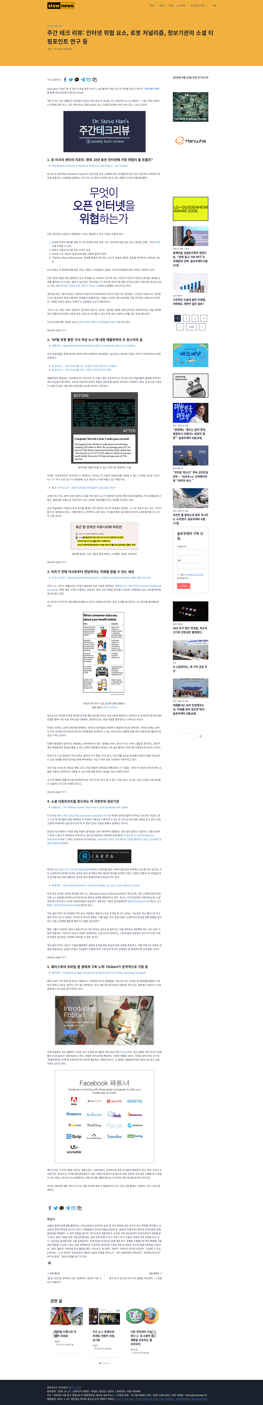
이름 (179, 560)
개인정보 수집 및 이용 (194, 574)
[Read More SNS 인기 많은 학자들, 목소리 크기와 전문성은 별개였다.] (190, 611)
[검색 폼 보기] (214, 5)
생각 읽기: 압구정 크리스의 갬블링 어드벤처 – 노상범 (135, 1276)
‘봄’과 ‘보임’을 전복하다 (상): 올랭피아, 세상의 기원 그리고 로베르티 (74, 1278)
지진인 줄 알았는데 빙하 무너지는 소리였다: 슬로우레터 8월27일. (190, 519)
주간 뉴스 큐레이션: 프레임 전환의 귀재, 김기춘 (104, 1336)
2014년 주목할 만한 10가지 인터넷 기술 (80, 285)
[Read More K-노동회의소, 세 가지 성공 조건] (190, 650)
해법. (171, 5)
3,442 (191, 326)
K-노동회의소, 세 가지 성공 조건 (190, 669)
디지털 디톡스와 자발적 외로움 (65, 1334)
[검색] (201, 736)
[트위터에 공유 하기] (71, 79)
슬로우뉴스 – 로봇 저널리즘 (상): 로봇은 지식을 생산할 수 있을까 (84, 366)
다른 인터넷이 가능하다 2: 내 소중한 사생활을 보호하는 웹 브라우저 (142, 1338)
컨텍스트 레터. (178, 248)
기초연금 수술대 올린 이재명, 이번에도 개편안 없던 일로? (189, 302)
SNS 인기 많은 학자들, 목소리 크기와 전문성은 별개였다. (190, 630)
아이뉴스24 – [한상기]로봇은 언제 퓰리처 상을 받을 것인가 (87, 487)
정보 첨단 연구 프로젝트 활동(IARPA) (72, 869)
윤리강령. (180, 1399)
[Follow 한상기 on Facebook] (49, 1263)
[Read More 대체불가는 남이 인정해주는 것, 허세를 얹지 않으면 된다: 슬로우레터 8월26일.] (190, 688)
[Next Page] (202, 326)
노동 (174, 662)
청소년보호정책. (145, 1399)
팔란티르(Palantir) (137, 901)
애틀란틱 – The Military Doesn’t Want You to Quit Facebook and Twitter (90, 807)
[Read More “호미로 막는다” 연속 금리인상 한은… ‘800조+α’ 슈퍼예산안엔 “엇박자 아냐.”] (190, 455)
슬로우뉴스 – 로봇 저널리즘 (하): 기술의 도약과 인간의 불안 (81, 369)
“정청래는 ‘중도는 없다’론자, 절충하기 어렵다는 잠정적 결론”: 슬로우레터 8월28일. (189, 434)
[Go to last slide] (55, 1334)
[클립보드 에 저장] (95, 79)
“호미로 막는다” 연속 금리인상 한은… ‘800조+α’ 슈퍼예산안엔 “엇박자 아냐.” (190, 476)
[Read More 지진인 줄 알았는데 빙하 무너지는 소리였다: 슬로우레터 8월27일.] (190, 498)
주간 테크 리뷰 (52, 26)
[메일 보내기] (89, 79)
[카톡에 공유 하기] (77, 79)
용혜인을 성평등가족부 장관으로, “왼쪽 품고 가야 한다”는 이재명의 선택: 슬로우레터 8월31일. (190, 259)
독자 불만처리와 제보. (197, 1399)
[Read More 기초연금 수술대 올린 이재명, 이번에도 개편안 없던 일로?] (190, 283)
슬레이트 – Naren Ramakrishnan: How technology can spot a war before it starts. (96, 885)
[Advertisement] (191, 174)
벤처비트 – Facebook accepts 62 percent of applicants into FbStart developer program (99, 972)
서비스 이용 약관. (126, 1399)
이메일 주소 (182, 546)
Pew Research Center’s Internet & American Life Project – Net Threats (90, 165)
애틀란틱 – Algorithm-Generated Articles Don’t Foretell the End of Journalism (93, 345)
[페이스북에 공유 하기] (65, 79)
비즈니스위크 (109, 707)
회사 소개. (75, 1387)
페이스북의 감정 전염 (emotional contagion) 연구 (82, 815)
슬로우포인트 (178, 624)
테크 (60, 26)
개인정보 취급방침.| (165, 1399)
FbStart (123, 1052)
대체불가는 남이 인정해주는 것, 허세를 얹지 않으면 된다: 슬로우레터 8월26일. (189, 709)
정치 (187, 248)
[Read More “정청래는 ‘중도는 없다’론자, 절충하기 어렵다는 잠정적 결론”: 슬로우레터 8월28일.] (190, 413)
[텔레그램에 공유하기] (83, 79)
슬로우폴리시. (178, 295)
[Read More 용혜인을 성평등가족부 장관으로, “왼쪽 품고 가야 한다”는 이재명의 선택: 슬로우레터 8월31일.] (190, 236)
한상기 (50, 49)
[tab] (100, 1363)
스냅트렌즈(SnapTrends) (65, 905)
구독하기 (183, 586)
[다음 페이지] (153, 1334)
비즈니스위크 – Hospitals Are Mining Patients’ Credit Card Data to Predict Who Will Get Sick (101, 577)
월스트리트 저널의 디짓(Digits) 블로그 (98, 322)
